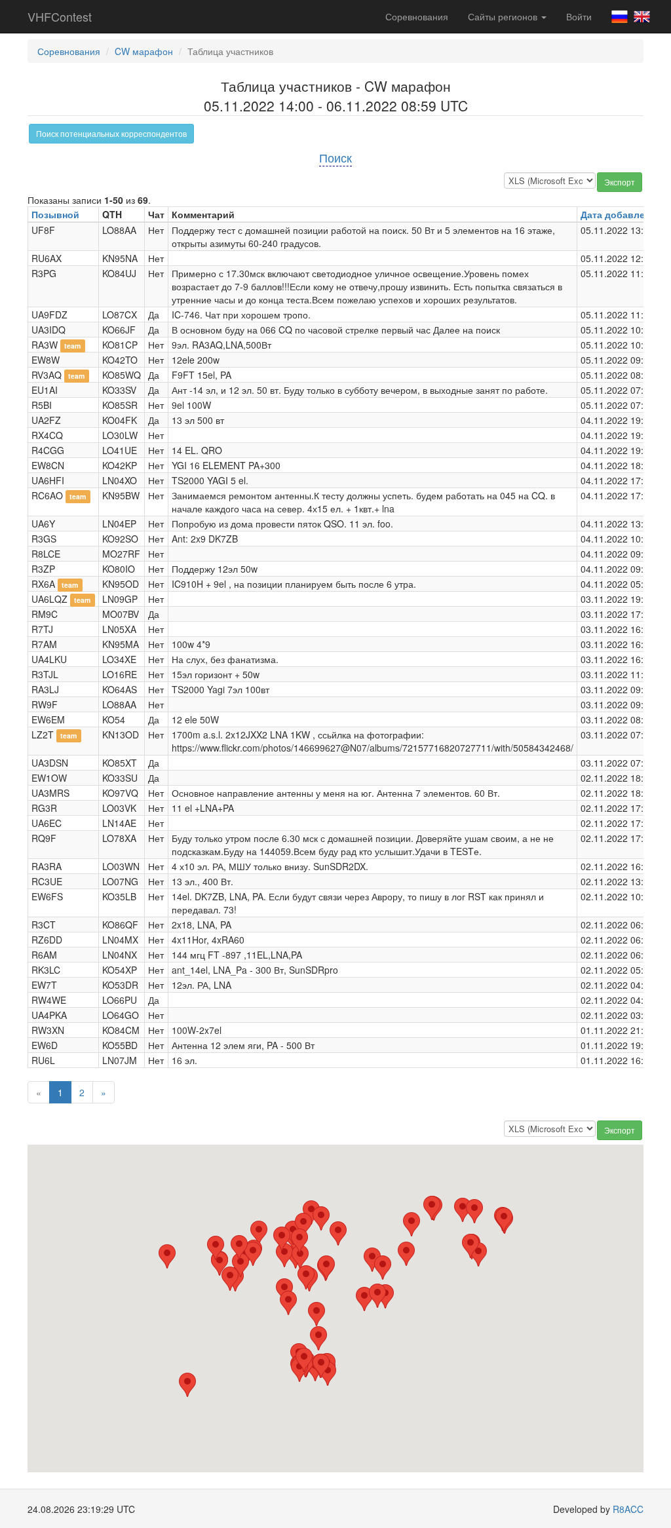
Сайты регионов (504, 16)
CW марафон (144, 51)
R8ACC (628, 1509)
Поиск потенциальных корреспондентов (111, 133)
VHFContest (60, 16)
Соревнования (416, 16)
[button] (259, 1232)
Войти (579, 16)
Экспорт (619, 181)
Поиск (335, 157)
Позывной (55, 214)
